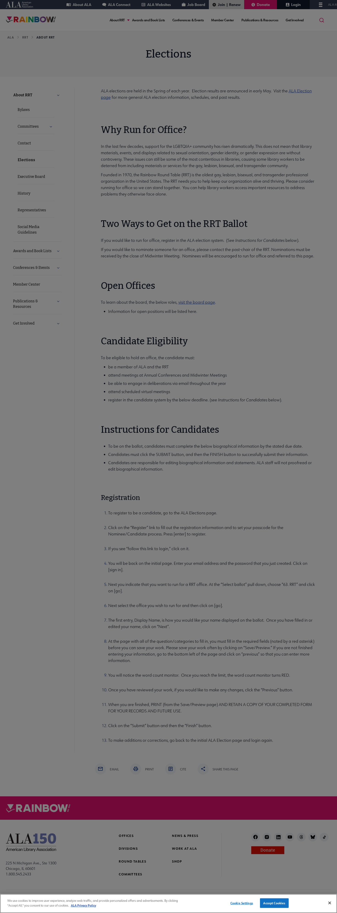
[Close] (330, 903)
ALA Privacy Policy (83, 905)
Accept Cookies (274, 903)
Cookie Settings (241, 903)
